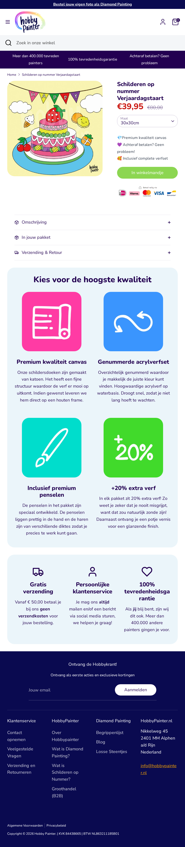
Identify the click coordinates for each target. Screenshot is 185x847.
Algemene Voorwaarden (25, 825)
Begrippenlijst (109, 732)
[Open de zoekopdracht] (8, 43)
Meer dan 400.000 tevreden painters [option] (36, 59)
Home (11, 74)
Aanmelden (135, 690)
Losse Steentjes (111, 751)
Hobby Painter (45, 833)
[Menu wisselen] (8, 22)
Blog (100, 742)
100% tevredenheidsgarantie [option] (92, 59)
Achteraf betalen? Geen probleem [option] (149, 59)
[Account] (163, 20)
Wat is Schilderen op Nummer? (65, 772)
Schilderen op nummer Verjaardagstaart (51, 74)
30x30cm (130, 123)
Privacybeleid (56, 825)
